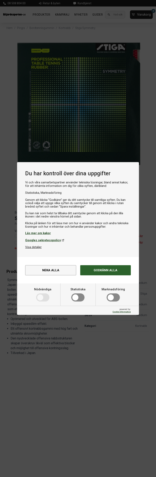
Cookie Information (122, 312)
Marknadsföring (113, 289)
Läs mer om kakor (38, 233)
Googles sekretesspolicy (43, 240)
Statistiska (78, 289)
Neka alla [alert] (50, 270)
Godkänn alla (105, 270)
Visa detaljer (33, 247)
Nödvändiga (42, 289)
